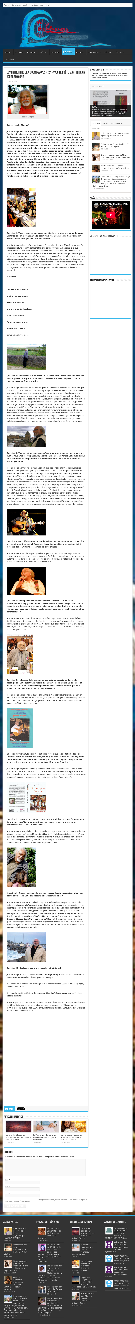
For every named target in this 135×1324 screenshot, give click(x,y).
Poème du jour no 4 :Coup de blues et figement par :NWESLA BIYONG (15, 1233)
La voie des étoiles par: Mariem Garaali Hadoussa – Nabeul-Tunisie (18, 1137)
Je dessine (107, 52)
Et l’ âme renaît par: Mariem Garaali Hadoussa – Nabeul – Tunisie (83, 1298)
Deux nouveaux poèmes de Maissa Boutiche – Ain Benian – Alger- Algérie (16, 1266)
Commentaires (116, 123)
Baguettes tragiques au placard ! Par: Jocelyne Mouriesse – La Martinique (83, 1282)
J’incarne (119, 52)
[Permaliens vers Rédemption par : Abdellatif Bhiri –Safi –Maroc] (41, 1289)
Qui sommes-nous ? (19, 5)
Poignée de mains (36, 5)
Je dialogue (67, 52)
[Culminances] (67, 28)
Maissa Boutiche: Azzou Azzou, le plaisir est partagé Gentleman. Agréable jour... (116, 1247)
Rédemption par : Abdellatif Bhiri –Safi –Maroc (54, 1289)
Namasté (95, 107)
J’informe (43, 52)
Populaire (96, 123)
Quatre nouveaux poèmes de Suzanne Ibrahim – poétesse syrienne (13, 1283)
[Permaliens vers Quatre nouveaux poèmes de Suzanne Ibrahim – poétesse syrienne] (96, 168)
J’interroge (55, 52)
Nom (6, 1180)
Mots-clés (96, 129)
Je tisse (8, 52)
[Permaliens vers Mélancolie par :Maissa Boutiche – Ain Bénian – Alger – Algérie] (96, 147)
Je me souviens (93, 52)
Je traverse (31, 52)
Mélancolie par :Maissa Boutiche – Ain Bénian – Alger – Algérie (16, 1249)
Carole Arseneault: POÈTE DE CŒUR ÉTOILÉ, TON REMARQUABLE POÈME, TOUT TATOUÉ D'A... (116, 1233)
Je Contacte (10, 59)
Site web (8, 1193)
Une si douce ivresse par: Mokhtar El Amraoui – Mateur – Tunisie (72, 1137)
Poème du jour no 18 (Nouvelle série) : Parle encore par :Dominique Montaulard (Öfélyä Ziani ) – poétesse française (49, 1252)
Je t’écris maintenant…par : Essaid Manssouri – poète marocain (45, 1137)
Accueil (6, 5)
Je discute (79, 52)
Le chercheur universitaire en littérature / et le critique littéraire (49, 1233)
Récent (105, 123)
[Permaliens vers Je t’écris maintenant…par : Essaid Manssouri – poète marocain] (46, 1126)
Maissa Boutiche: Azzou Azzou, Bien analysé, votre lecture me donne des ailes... (116, 1272)
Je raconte (19, 52)
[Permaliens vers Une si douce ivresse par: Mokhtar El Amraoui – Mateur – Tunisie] (73, 1126)
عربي (48, 5)
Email (7, 1186)
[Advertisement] (111, 361)
